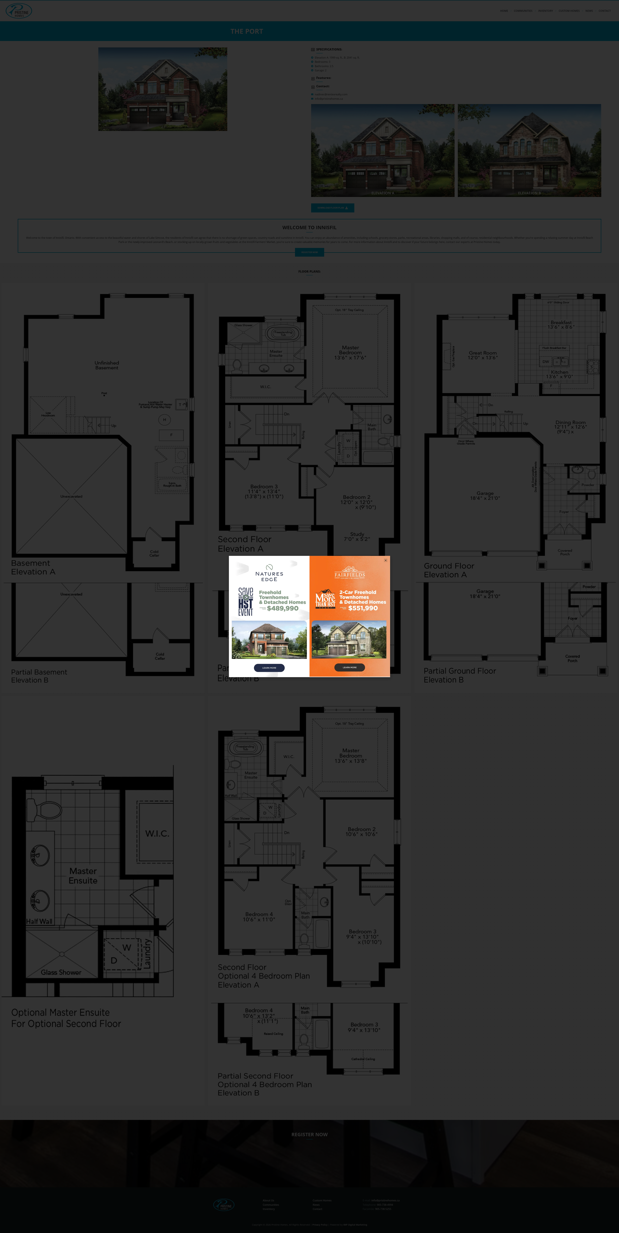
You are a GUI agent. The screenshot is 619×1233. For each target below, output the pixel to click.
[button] (385, 560)
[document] (309, 616)
